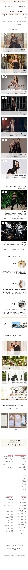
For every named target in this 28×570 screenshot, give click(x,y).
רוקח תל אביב (23, 488)
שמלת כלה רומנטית (9, 516)
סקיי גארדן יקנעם (23, 481)
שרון (14, 21)
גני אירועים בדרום (23, 504)
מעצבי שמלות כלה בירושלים (8, 505)
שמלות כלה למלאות (9, 514)
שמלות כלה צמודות (9, 528)
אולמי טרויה (24, 463)
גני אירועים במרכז (23, 499)
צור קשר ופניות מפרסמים (17, 548)
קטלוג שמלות (7, 545)
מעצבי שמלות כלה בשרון (8, 500)
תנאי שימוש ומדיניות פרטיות (14, 549)
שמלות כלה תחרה (9, 524)
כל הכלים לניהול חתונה (8, 456)
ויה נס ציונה (24, 489)
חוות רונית (24, 480)
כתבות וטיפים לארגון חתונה (8, 463)
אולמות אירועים (23, 511)
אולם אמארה (23, 459)
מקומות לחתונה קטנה (22, 527)
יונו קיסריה (24, 486)
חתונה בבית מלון (23, 529)
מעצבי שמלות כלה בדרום (8, 502)
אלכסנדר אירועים (23, 484)
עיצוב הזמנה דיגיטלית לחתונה (7, 461)
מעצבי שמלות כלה (9, 497)
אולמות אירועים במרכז (22, 513)
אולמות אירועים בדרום (22, 519)
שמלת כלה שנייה (10, 519)
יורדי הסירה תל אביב (22, 464)
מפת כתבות (17, 546)
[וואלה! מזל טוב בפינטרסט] (12, 445)
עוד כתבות (14, 339)
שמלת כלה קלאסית (9, 510)
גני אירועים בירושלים (22, 507)
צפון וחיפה (19, 21)
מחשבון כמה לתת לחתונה (8, 464)
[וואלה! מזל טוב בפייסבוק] (8, 445)
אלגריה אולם (24, 483)
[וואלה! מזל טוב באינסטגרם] (16, 445)
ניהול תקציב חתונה (9, 459)
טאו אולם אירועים (23, 456)
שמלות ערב (11, 530)
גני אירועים (24, 497)
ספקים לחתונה (20, 545)
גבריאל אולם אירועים (22, 467)
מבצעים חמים (10, 467)
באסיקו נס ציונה (23, 491)
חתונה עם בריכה (23, 530)
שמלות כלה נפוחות (9, 527)
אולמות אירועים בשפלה (21, 518)
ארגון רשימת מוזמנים (9, 458)
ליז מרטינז (24, 478)
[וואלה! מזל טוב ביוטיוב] (20, 445)
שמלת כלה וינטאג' (9, 511)
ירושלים (3, 21)
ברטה (25, 477)
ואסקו (25, 461)
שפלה (8, 21)
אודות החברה (8, 548)
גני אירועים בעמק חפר (22, 510)
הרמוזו (25, 472)
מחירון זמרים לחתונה (9, 466)
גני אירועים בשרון (23, 500)
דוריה (25, 474)
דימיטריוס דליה (23, 458)
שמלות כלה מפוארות (9, 525)
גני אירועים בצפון (23, 505)
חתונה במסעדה (23, 532)
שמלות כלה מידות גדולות (8, 522)
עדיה (25, 470)
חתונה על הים (23, 525)
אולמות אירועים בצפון (22, 514)
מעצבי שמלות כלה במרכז (8, 499)
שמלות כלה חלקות (9, 517)
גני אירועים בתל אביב (22, 508)
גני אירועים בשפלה (22, 502)
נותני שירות (14, 545)
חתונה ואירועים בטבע (22, 524)
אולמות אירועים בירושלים (21, 521)
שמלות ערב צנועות (9, 531)
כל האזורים (24, 21)
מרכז (11, 21)
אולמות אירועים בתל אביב (21, 522)
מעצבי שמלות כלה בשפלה (8, 504)
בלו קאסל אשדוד (23, 466)
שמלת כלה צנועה (10, 513)
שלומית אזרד (24, 469)
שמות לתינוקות (11, 546)
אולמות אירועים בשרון (22, 516)
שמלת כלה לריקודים (9, 520)
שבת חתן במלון (23, 533)
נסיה (25, 475)
